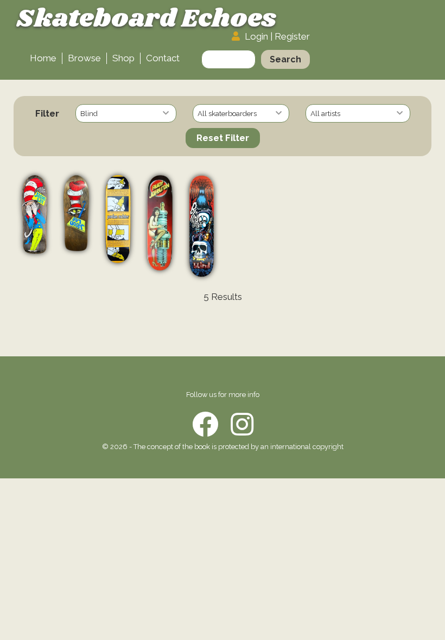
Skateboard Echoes (146, 19)
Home (43, 58)
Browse (84, 58)
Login (256, 36)
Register (292, 36)
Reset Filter (222, 137)
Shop (123, 58)
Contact (163, 58)
